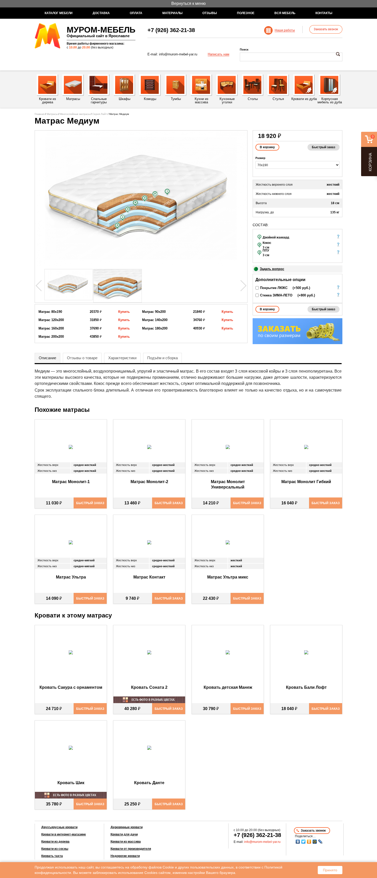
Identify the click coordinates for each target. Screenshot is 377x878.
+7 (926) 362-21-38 (171, 30)
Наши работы (285, 30)
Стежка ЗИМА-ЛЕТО (276, 295)
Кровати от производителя (131, 849)
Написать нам (218, 54)
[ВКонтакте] (298, 842)
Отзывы (209, 13)
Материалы (172, 13)
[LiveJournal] (320, 842)
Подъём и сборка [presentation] (162, 358)
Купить (124, 312)
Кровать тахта (52, 856)
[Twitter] (303, 842)
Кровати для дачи (124, 834)
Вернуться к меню (188, 3)
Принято (330, 870)
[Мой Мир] (315, 842)
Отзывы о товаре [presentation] (82, 358)
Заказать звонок (326, 29)
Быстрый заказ (323, 147)
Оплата (136, 13)
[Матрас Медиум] (141, 198)
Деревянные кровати (127, 827)
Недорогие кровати (125, 856)
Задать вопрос (272, 269)
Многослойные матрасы (75, 114)
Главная (39, 114)
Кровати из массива (126, 841)
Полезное (245, 13)
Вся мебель (284, 13)
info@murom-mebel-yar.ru (178, 54)
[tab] (47, 358)
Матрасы (52, 114)
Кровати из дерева (55, 841)
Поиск (244, 49)
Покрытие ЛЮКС (273, 288)
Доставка (101, 13)
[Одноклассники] (309, 842)
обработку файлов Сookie (152, 867)
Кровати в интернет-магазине (63, 834)
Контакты (323, 13)
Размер (260, 157)
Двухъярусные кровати (59, 827)
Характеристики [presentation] (122, 358)
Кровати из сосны (54, 849)
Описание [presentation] (47, 358)
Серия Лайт (99, 114)
